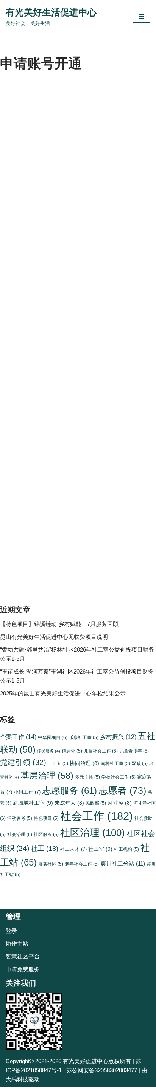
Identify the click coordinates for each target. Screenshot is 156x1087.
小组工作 (27, 792)
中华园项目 (52, 737)
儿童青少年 (134, 751)
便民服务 (48, 751)
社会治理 (19, 834)
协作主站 (17, 943)
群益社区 (50, 863)
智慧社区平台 (23, 956)
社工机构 (126, 849)
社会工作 (96, 816)
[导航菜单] (141, 16)
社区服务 (46, 834)
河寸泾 (120, 803)
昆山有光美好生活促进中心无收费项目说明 (54, 636)
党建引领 (23, 762)
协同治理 (84, 763)
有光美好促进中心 (85, 1061)
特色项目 (46, 818)
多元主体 (87, 776)
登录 (11, 931)
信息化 (72, 750)
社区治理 (92, 832)
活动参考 (19, 818)
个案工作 (18, 736)
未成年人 (69, 803)
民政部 (96, 803)
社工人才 (73, 849)
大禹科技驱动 (23, 1079)
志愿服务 (69, 791)
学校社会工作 (118, 776)
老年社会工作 (82, 863)
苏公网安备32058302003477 (101, 1070)
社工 (44, 848)
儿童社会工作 (101, 751)
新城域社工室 (33, 803)
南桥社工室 (115, 763)
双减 (140, 763)
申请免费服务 (23, 969)
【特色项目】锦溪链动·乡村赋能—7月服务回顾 (59, 624)
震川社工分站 (122, 863)
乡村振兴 (118, 737)
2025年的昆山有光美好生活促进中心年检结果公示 (63, 693)
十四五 (58, 763)
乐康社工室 (83, 737)
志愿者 (122, 790)
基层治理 (46, 775)
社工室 (100, 849)
